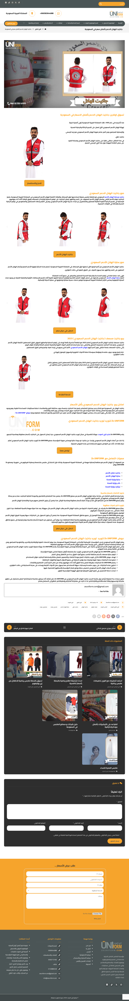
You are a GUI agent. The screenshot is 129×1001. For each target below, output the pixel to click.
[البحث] (101, 4)
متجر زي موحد (54, 607)
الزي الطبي (79, 602)
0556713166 (52, 959)
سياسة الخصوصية (85, 954)
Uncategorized (72, 730)
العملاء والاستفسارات (50, 955)
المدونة (88, 964)
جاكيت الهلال (84, 607)
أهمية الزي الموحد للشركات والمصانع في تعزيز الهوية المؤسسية (16, 953)
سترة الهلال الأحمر (113, 277)
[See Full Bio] (99, 591)
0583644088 (52, 950)
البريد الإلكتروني (78, 823)
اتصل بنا (88, 948)
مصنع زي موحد (43, 607)
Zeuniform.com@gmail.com (112, 602)
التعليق (119, 801)
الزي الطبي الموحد (115, 607)
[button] (19, 2)
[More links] (23, 23)
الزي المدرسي (110, 687)
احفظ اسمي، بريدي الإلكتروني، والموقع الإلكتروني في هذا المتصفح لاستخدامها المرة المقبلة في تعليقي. (86, 835)
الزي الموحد (70, 602)
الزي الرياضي (117, 687)
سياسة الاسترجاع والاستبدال (82, 958)
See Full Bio (104, 591)
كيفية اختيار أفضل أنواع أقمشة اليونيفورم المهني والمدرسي (18, 947)
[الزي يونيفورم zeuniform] (116, 14)
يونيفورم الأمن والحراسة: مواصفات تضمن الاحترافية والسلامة (17, 959)
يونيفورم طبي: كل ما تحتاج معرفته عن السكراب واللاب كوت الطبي (17, 971)
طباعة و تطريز (112, 730)
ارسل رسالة (97, 918)
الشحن (89, 951)
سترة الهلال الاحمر (65, 607)
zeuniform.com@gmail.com (48, 973)
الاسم (119, 823)
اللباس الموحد (104, 607)
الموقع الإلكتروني (39, 823)
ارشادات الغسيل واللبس (83, 961)
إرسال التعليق (114, 841)
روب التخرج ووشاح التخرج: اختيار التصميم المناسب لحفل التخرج (18, 965)
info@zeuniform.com (50, 978)
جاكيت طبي (75, 607)
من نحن (88, 945)
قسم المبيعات (52, 945)
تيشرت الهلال (94, 607)
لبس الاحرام (105, 771)
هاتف (55, 964)
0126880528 (52, 968)
